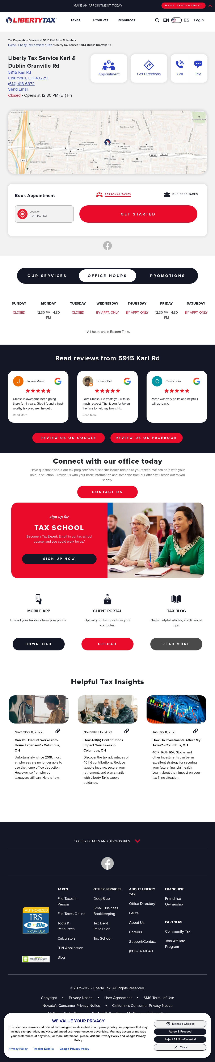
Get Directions (149, 73)
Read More (20, 415)
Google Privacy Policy (74, 1049)
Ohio (49, 45)
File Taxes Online (71, 913)
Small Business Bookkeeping (105, 910)
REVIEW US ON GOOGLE (68, 437)
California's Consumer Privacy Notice (142, 1005)
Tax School (102, 938)
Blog (61, 957)
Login (199, 20)
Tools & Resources (66, 925)
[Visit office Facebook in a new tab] (107, 245)
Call (180, 73)
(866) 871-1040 (141, 951)
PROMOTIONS (167, 275)
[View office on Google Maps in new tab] (107, 142)
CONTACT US (107, 492)
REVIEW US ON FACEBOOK (146, 437)
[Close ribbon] (210, 6)
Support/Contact (142, 941)
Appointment (108, 74)
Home (12, 45)
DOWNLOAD (38, 644)
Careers (135, 932)
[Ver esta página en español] (176, 20)
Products (100, 20)
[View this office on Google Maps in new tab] (58, 381)
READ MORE (176, 644)
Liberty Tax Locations (31, 45)
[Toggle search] (157, 20)
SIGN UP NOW (59, 558)
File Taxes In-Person (68, 901)
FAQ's (134, 913)
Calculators (67, 938)
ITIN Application (70, 947)
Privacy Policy (18, 1049)
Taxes (75, 20)
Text (198, 73)
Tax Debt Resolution (101, 925)
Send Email (18, 89)
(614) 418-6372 (21, 83)
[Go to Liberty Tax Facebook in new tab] (107, 863)
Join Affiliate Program (175, 943)
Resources (126, 20)
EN (166, 20)
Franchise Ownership (174, 901)
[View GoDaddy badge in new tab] (36, 959)
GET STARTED (138, 214)
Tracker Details (43, 1049)
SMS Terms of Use (159, 997)
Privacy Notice (81, 997)
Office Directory (142, 903)
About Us (136, 922)
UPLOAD (107, 644)
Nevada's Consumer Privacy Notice (74, 1005)
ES (187, 20)
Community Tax (177, 931)
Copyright (49, 997)
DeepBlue (101, 898)
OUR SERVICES (47, 275)
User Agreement (118, 997)
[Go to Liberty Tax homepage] (31, 20)
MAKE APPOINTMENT (184, 5)
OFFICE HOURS (107, 275)
